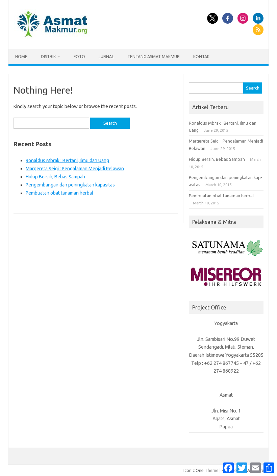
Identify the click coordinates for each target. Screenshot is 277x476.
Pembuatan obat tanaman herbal (59, 193)
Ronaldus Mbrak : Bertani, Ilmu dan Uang (67, 160)
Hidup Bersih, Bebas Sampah (55, 176)
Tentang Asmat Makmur (153, 56)
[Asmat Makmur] (52, 37)
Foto (79, 56)
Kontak (201, 56)
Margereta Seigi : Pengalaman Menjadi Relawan (75, 168)
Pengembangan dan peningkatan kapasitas (70, 184)
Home (21, 56)
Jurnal (106, 56)
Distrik (48, 56)
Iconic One (193, 470)
